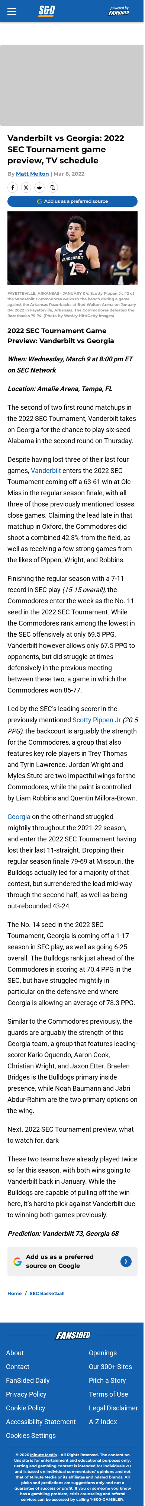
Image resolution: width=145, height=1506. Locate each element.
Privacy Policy (26, 1394)
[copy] (53, 187)
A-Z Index (103, 1422)
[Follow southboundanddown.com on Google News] (126, 1261)
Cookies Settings (31, 1435)
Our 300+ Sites (110, 1367)
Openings (103, 1353)
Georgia (18, 817)
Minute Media (43, 1454)
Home (14, 1293)
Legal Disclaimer (113, 1408)
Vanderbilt (46, 470)
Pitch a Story (107, 1380)
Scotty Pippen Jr (96, 720)
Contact (17, 1367)
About (15, 1353)
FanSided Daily (28, 1380)
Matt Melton (32, 173)
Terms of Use (108, 1394)
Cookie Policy (25, 1408)
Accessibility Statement (41, 1422)
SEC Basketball (47, 1293)
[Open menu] (11, 11)
